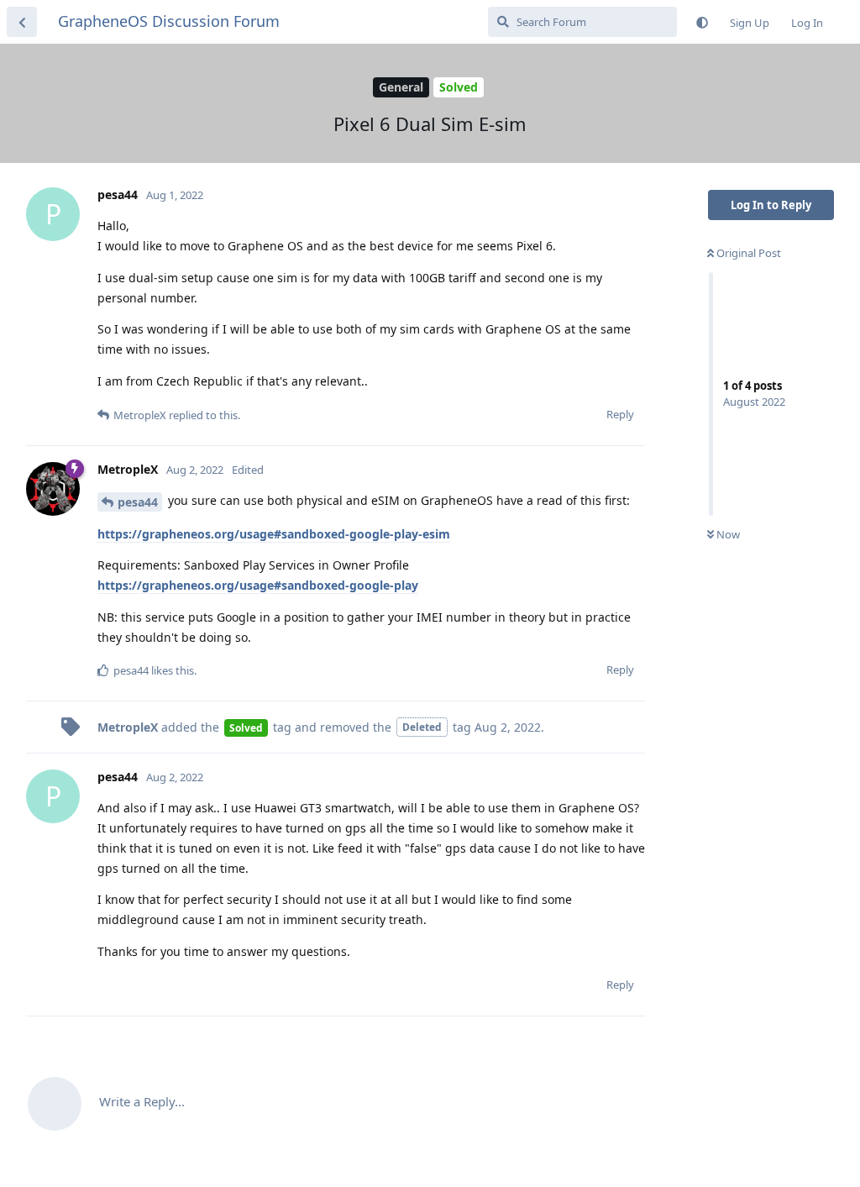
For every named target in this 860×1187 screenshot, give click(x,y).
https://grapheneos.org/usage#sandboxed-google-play (257, 585)
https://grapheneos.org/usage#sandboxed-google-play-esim (273, 534)
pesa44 (138, 502)
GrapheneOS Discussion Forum (169, 21)
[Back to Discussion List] (22, 22)
